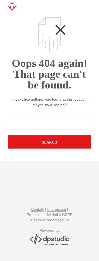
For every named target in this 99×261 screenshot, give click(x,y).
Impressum (56, 209)
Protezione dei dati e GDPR (50, 215)
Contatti (37, 209)
